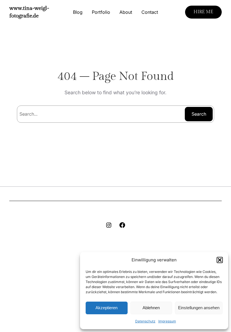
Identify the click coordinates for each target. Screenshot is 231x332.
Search (199, 114)
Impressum (167, 321)
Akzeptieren (106, 307)
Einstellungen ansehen (198, 307)
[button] (220, 260)
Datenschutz (145, 321)
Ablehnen (151, 307)
